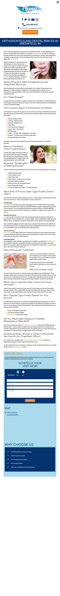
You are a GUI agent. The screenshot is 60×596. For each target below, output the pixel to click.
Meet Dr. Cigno (14, 354)
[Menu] (57, 2)
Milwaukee (6, 77)
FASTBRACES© (14, 59)
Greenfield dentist (36, 53)
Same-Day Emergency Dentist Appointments (23, 467)
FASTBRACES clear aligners (30, 325)
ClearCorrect (7, 232)
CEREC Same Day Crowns (18, 456)
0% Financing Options (17, 463)
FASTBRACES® (8, 205)
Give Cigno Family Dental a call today (32, 340)
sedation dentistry (18, 347)
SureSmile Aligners (51, 241)
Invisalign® (6, 217)
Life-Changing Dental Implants (19, 459)
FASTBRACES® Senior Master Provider (21, 452)
